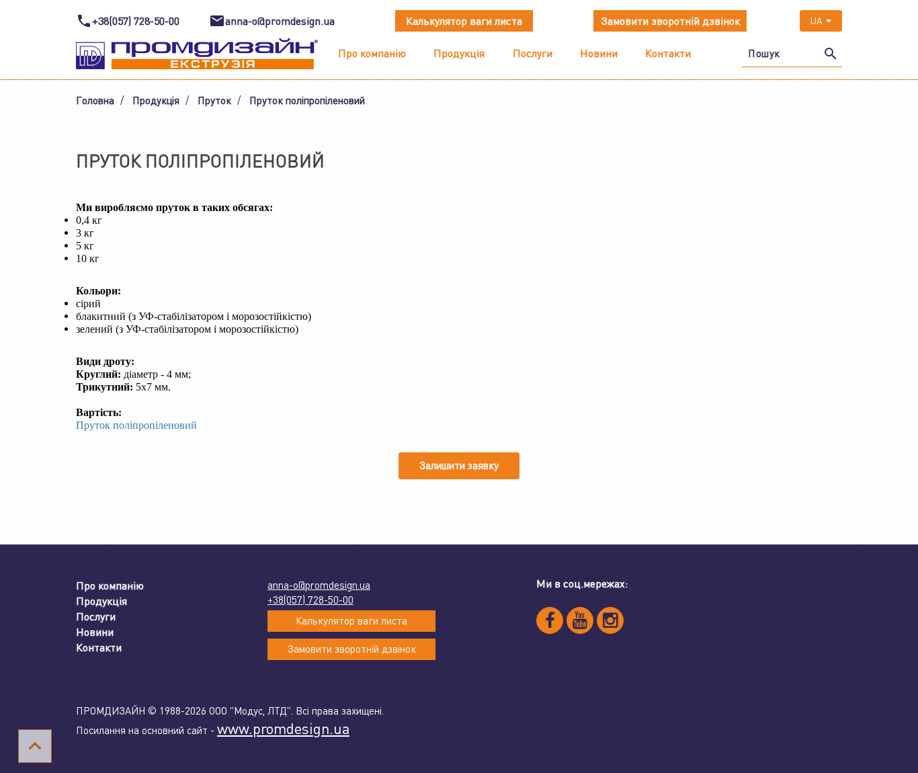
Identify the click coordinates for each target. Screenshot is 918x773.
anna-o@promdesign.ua (318, 585)
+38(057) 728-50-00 (310, 600)
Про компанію (372, 53)
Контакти (668, 53)
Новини (599, 53)
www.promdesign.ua (283, 728)
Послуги (532, 53)
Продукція (459, 53)
